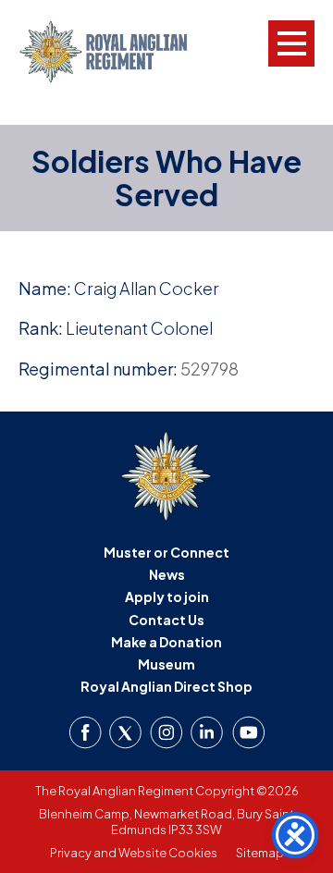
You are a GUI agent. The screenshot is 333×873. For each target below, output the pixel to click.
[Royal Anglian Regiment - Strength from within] (117, 51)
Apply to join (167, 596)
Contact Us (166, 619)
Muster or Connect (166, 552)
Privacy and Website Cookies (133, 852)
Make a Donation (166, 641)
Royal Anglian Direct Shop (166, 686)
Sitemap (260, 852)
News (167, 574)
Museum (166, 664)
